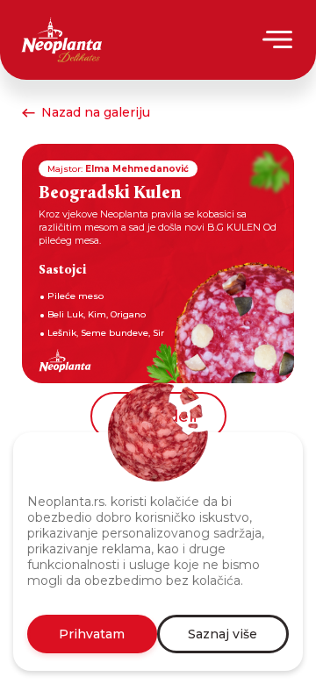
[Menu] (278, 39)
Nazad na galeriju (95, 112)
